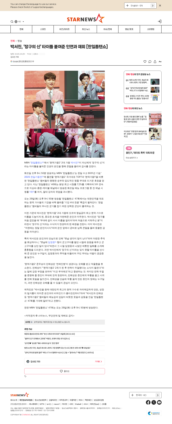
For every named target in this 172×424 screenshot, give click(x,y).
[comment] (149, 61)
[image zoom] (101, 154)
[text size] (160, 61)
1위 (31, 192)
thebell (78, 404)
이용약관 (73, 400)
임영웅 (51, 242)
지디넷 (64, 404)
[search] (11, 21)
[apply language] (153, 6)
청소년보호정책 (40, 400)
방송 (20, 41)
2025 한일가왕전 (33, 177)
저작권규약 (63, 400)
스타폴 (103, 404)
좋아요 (66, 371)
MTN (42, 404)
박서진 (74, 162)
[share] (155, 61)
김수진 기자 (14, 57)
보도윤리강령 (99, 400)
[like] (144, 61)
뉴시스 (49, 404)
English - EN (137, 5)
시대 (71, 404)
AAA (86, 404)
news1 (57, 404)
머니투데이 (33, 404)
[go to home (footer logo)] (19, 394)
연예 (12, 41)
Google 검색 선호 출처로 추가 (22, 61)
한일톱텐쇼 (36, 162)
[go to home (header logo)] (86, 18)
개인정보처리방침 (25, 400)
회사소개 (13, 400)
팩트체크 (88, 400)
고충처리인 (53, 400)
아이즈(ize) (94, 404)
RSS (81, 400)
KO (20, 22)
